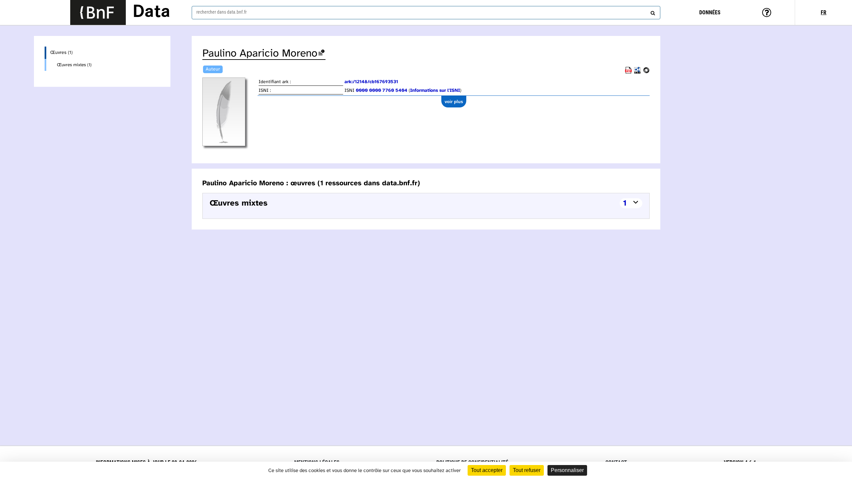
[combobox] (426, 12)
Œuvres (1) (61, 52)
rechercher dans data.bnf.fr (221, 12)
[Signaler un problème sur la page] (321, 53)
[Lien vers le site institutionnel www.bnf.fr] (98, 12)
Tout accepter (487, 470)
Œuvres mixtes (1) (74, 65)
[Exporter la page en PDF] (628, 72)
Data (151, 12)
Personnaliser (567, 470)
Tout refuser (526, 470)
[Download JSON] (646, 72)
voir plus (454, 101)
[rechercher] (652, 11)
